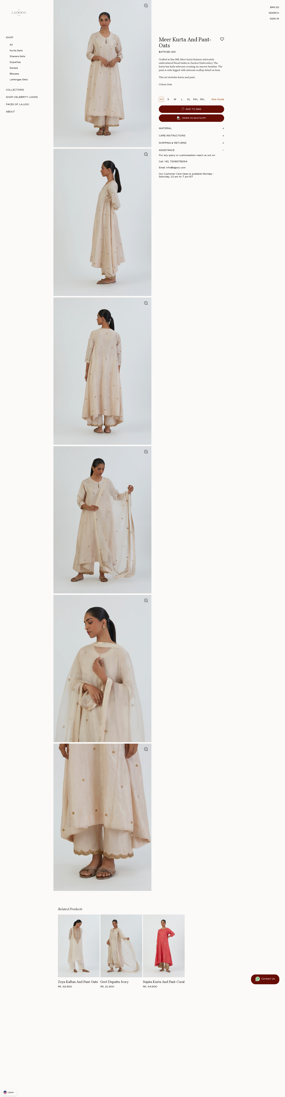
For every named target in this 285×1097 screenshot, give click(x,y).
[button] (222, 40)
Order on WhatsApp (194, 118)
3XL (202, 99)
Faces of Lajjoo (17, 104)
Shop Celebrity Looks (22, 97)
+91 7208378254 (175, 161)
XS (161, 99)
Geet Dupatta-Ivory (114, 982)
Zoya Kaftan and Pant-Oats (78, 982)
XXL (195, 99)
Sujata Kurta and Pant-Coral (164, 982)
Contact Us (268, 978)
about (10, 111)
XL (188, 99)
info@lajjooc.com (176, 167)
